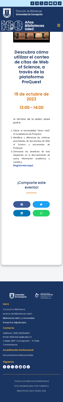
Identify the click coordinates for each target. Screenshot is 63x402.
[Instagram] (37, 3)
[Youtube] (50, 3)
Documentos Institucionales (18, 355)
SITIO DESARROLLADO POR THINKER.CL (31, 386)
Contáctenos (10, 344)
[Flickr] (55, 3)
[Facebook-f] (32, 3)
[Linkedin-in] (46, 3)
